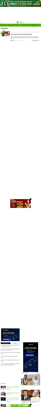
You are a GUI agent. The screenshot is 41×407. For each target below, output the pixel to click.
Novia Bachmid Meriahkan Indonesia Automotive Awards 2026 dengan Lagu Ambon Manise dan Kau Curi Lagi (13, 399)
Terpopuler (13, 40)
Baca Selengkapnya (35, 40)
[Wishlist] (6, 25)
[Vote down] (13, 32)
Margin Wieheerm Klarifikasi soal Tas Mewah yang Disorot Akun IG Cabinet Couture (13, 387)
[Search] (39, 22)
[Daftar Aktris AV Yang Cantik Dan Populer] (6, 31)
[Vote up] (15, 32)
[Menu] (1, 22)
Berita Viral (8, 389)
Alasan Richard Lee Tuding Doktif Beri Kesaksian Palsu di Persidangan (13, 393)
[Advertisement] (20, 14)
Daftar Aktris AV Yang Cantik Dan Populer (21, 34)
